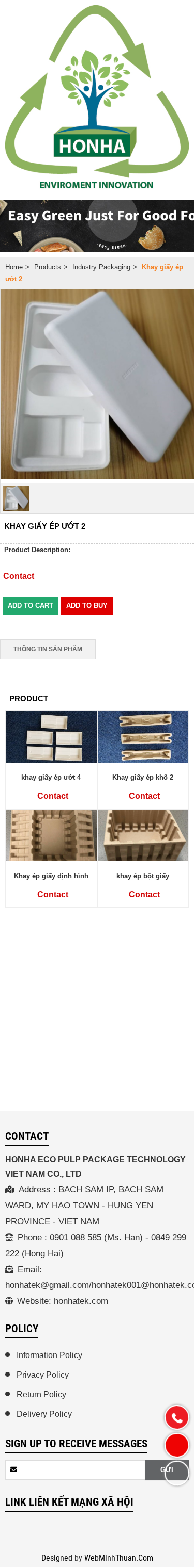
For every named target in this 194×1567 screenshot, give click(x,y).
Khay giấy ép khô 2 (142, 777)
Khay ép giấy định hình (51, 876)
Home (14, 267)
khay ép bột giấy (142, 876)
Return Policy (41, 1394)
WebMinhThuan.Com (118, 1558)
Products (47, 267)
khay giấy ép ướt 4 (51, 777)
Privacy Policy (43, 1374)
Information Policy (49, 1355)
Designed (57, 1558)
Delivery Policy (44, 1414)
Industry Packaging (101, 267)
